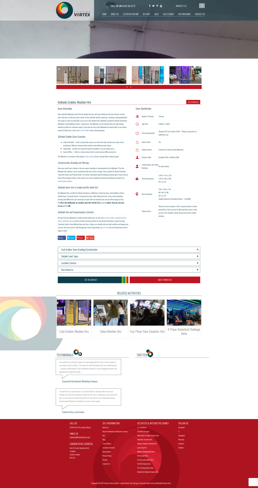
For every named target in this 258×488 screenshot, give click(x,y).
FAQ (104, 435)
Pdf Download (193, 102)
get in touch (104, 227)
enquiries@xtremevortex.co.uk (80, 437)
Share (92, 237)
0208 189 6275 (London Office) (80, 427)
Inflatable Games (68, 220)
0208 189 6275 (128, 6)
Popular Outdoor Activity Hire (147, 443)
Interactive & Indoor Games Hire (148, 435)
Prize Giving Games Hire (145, 467)
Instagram (181, 435)
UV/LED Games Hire (143, 463)
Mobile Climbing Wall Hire (146, 451)
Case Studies (168, 14)
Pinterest (181, 439)
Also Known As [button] (67, 269)
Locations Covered (109, 447)
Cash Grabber (84, 130)
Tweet (72, 237)
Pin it (81, 237)
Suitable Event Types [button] (69, 256)
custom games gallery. (65, 181)
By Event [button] (146, 14)
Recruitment (107, 451)
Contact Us (200, 14)
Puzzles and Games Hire (145, 459)
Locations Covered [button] (68, 263)
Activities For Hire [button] (131, 14)
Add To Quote (74, 321)
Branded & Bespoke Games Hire (147, 471)
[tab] (129, 249)
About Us (115, 14)
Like (61, 237)
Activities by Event (143, 431)
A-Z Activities (141, 427)
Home (104, 14)
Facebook (181, 427)
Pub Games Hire (142, 455)
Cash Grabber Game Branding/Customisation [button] (79, 249)
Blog (157, 14)
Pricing (105, 459)
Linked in (181, 443)
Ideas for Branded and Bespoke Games (115, 431)
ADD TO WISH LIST (165, 279)
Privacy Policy (107, 455)
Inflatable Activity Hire (144, 439)
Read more (74, 316)
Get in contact (91, 279)
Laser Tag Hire (142, 447)
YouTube (181, 447)
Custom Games (184, 14)
